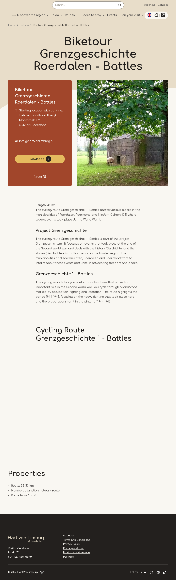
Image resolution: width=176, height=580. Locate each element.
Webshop (149, 5)
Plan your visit (130, 15)
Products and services (76, 552)
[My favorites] (156, 15)
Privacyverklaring (73, 548)
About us (68, 535)
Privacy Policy (71, 544)
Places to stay (91, 15)
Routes (70, 15)
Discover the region (31, 15)
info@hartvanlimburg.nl (36, 141)
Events (112, 15)
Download (37, 159)
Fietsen (24, 25)
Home (11, 25)
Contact (163, 5)
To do (55, 15)
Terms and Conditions (76, 540)
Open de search (120, 5)
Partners (68, 557)
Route (38, 176)
